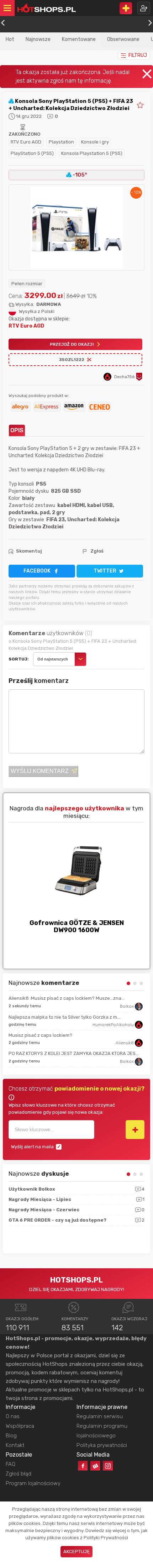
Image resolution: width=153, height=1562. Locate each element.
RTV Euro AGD (26, 142)
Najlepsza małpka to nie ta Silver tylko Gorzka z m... (64, 1017)
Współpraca (20, 1426)
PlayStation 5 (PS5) (32, 153)
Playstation (61, 142)
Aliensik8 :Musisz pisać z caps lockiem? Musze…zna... (67, 998)
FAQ (10, 1464)
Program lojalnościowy (33, 1483)
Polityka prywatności (101, 1445)
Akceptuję (76, 1551)
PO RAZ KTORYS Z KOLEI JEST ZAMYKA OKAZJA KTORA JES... (74, 1053)
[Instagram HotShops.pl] (107, 1465)
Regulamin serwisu (99, 1416)
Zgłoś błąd (18, 1473)
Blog (11, 1435)
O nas (13, 1416)
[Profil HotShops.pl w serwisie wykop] (95, 1465)
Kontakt (15, 1445)
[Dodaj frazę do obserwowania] (135, 1129)
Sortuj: (19, 659)
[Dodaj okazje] (126, 8)
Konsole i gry (95, 142)
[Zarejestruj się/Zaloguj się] (143, 8)
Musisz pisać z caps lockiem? (40, 1035)
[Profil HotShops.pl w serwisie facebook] (83, 1465)
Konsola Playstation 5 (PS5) (91, 153)
